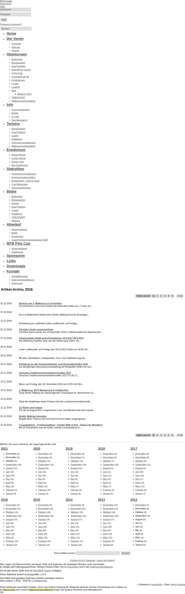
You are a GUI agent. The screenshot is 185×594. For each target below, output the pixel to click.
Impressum (73, 567)
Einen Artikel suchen (64, 553)
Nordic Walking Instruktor (33, 416)
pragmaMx (156, 584)
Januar (9, 493)
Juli (7, 472)
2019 (69, 448)
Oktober (42, 461)
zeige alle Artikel (105, 560)
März (8, 486)
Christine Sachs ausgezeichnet (36, 329)
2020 (36, 448)
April (8, 482)
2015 (36, 499)
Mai (8, 479)
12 (180, 296)
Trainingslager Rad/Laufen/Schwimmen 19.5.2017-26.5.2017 (51, 338)
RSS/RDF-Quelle (42, 570)
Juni (8, 475)
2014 (69, 499)
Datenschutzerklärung (101, 567)
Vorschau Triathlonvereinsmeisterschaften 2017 (45, 373)
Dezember (43, 454)
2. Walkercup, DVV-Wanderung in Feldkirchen (44, 390)
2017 (133, 448)
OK (1, 592)
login (2, 6)
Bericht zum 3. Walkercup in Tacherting (40, 303)
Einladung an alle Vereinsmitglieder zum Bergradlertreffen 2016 (53, 364)
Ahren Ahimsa (178, 584)
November (43, 457)
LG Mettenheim (39, 581)
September (11, 464)
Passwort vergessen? (11, 24)
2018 (101, 448)
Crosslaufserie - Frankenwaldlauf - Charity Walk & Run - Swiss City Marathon (60, 425)
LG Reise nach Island (30, 407)
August (9, 468)
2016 (4, 499)
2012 (133, 499)
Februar (10, 490)
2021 (4, 448)
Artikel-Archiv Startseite (83, 560)
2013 (101, 499)
